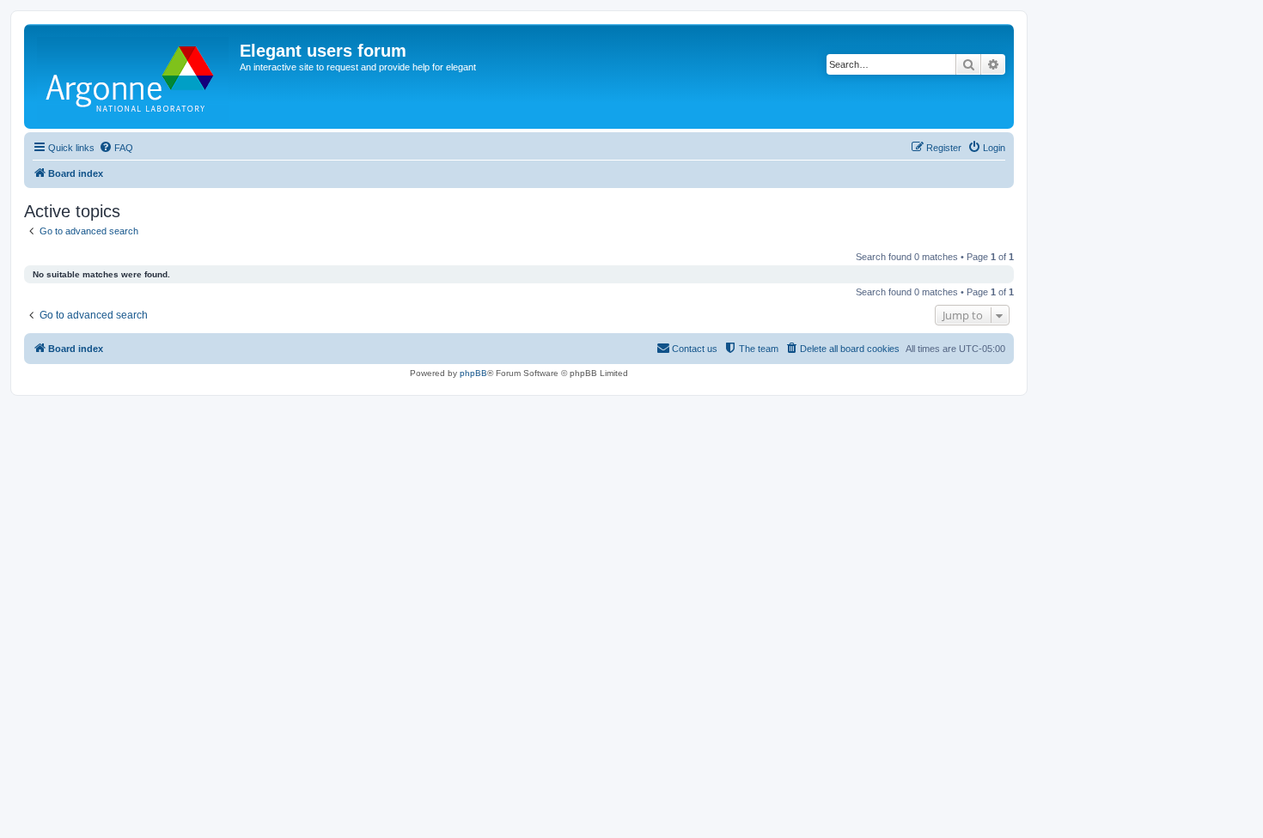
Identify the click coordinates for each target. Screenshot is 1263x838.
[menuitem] (116, 147)
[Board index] (134, 76)
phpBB (473, 373)
